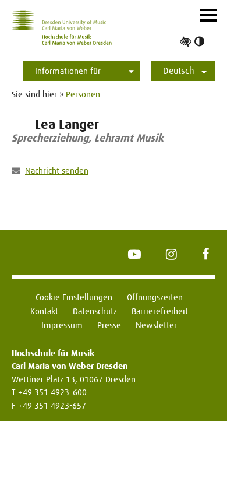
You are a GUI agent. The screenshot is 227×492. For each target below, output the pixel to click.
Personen (83, 94)
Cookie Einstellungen (74, 297)
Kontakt (44, 311)
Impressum (62, 325)
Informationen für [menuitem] (68, 71)
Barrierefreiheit (160, 311)
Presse (109, 325)
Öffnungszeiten (155, 297)
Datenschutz (95, 311)
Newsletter (156, 325)
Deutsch (178, 70)
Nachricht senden (56, 170)
